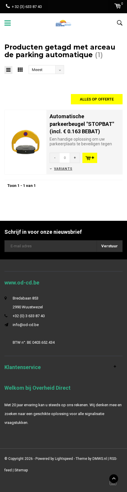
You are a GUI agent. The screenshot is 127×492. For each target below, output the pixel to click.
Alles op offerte (97, 99)
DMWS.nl (99, 459)
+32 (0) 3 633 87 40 (29, 316)
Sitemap (21, 470)
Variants (63, 169)
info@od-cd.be (26, 324)
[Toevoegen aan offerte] (89, 158)
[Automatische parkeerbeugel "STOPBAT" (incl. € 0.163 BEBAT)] (25, 141)
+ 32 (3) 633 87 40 (27, 6)
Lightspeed (64, 459)
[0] (117, 6)
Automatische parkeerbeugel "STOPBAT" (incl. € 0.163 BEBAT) (82, 123)
